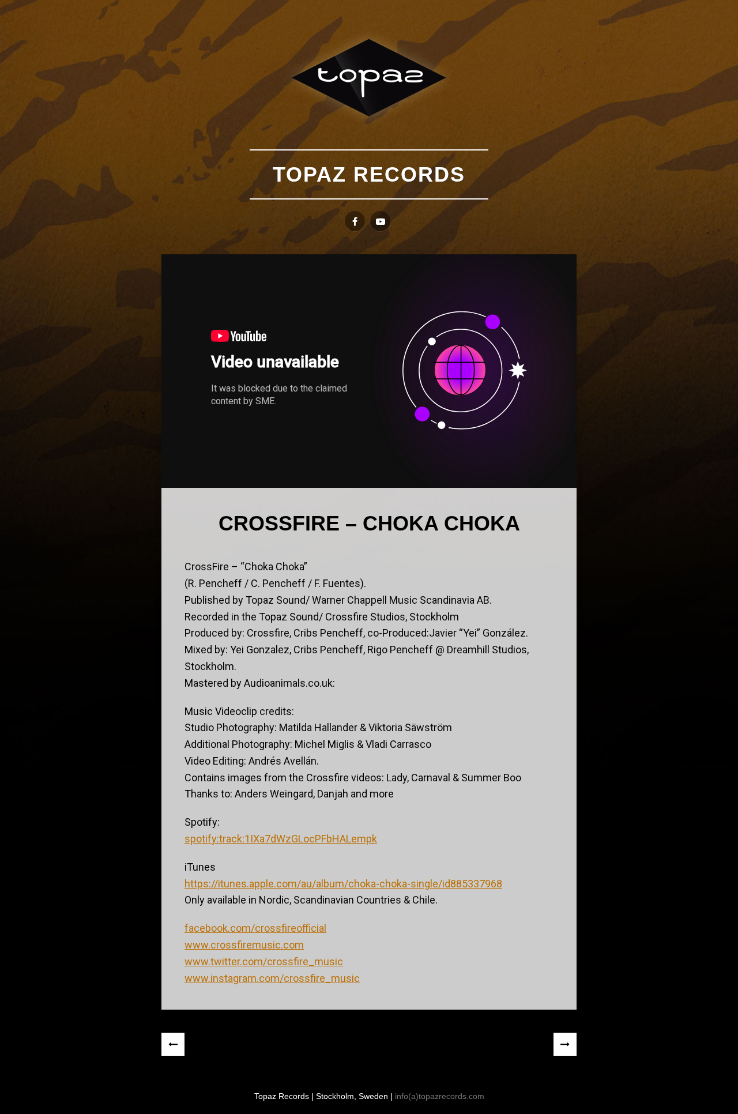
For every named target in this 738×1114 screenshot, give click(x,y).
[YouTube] (380, 221)
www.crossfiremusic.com (244, 945)
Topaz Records (369, 174)
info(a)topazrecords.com (439, 1096)
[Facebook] (355, 221)
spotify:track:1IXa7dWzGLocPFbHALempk (280, 839)
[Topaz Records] (369, 77)
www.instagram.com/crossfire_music (272, 978)
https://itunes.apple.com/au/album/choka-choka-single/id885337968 (343, 884)
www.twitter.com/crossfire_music (263, 961)
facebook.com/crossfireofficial (255, 928)
